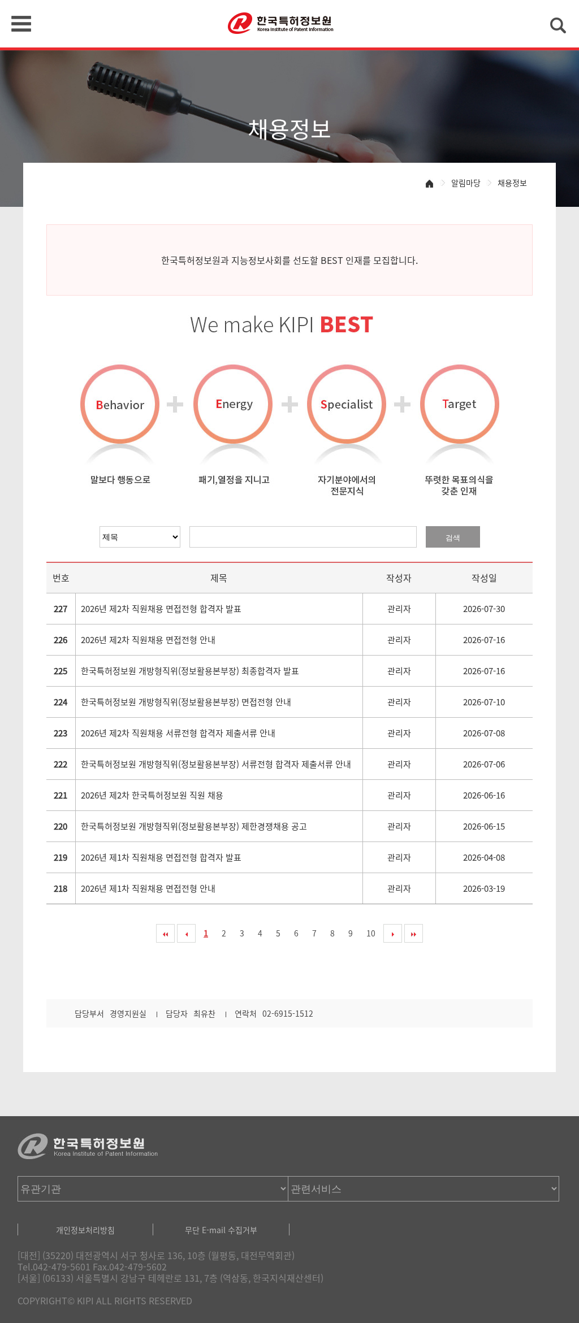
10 (370, 933)
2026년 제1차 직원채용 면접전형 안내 (148, 888)
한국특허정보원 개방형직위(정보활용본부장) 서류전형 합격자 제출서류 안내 (216, 764)
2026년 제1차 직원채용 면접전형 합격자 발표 (161, 857)
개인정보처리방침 (85, 1229)
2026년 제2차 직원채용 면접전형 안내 (148, 640)
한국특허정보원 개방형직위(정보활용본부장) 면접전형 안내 (186, 702)
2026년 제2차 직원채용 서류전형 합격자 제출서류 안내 (178, 733)
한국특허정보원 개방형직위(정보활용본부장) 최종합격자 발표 (190, 671)
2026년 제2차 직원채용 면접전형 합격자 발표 (161, 608)
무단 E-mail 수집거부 (221, 1229)
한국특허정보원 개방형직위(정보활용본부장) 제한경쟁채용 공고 (194, 826)
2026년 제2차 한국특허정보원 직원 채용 (152, 795)
